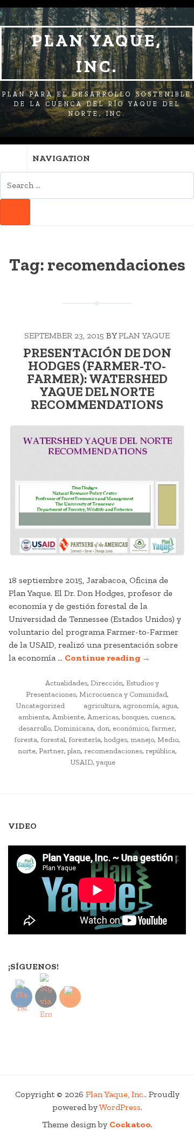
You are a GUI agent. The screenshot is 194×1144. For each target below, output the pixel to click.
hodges (115, 739)
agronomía (140, 705)
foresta (25, 739)
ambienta (33, 717)
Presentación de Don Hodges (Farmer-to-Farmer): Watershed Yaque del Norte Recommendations (97, 378)
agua (169, 705)
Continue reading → (107, 658)
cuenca (162, 717)
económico (130, 728)
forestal (52, 739)
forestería (84, 739)
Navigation (61, 158)
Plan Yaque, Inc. (97, 53)
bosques (135, 717)
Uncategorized (40, 705)
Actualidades (66, 683)
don (103, 728)
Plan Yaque (144, 335)
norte (27, 750)
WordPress (120, 1107)
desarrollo (34, 728)
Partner (51, 750)
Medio (167, 739)
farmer (163, 728)
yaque (105, 762)
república (160, 750)
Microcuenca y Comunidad (123, 694)
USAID (81, 762)
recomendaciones (113, 750)
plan (74, 750)
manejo (142, 739)
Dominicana (74, 728)
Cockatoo (130, 1124)
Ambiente (68, 717)
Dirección (107, 683)
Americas (103, 717)
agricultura (102, 705)
